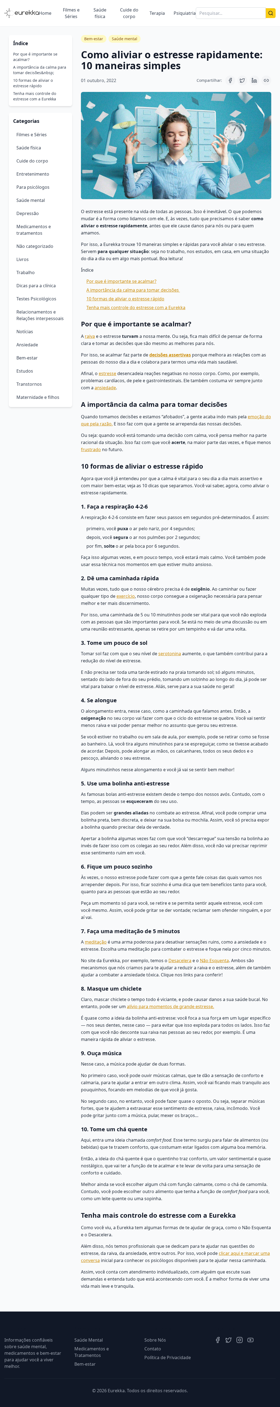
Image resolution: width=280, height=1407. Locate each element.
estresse (107, 373)
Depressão (27, 213)
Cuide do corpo (129, 13)
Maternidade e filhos (37, 397)
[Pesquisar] (271, 13)
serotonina (169, 654)
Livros (22, 259)
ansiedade (105, 388)
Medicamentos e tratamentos (33, 230)
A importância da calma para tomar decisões (133, 290)
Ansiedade (27, 345)
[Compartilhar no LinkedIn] (254, 80)
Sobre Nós (155, 1340)
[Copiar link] (266, 80)
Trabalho (25, 272)
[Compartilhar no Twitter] (242, 80)
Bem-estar (27, 358)
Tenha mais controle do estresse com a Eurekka (34, 96)
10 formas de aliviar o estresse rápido (33, 83)
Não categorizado (34, 246)
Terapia (157, 13)
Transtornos (29, 384)
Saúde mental (30, 200)
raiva (90, 336)
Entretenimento (32, 174)
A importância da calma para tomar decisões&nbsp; (39, 70)
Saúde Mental (88, 1340)
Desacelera (179, 961)
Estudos (24, 371)
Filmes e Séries (71, 13)
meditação (96, 942)
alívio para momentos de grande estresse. (170, 1006)
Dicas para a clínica (36, 286)
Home (45, 13)
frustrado (91, 449)
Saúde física (100, 13)
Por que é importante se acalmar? (35, 56)
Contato (152, 1349)
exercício (125, 596)
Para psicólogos (32, 187)
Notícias (24, 332)
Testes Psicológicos (36, 299)
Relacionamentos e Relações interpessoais (40, 315)
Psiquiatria (185, 13)
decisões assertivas (170, 355)
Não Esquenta (214, 961)
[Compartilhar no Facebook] (230, 80)
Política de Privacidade (167, 1357)
